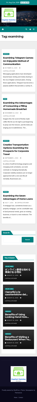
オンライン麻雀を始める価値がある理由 (17, 270)
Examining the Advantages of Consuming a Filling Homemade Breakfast (17, 105)
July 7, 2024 (9, 202)
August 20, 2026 (13, 320)
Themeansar (18, 392)
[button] (26, 29)
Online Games (9, 266)
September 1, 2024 (12, 158)
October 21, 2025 (11, 68)
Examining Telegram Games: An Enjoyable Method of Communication (18, 60)
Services (6, 53)
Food (5, 98)
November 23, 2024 (12, 113)
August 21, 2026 (13, 275)
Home (15, 397)
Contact (21, 397)
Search (6, 233)
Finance (6, 191)
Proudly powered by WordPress (11, 390)
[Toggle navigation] (34, 29)
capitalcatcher (23, 202)
